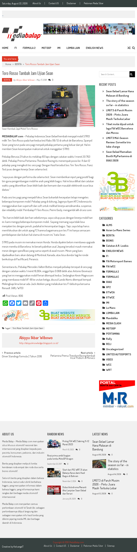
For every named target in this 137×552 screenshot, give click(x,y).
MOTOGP (46, 48)
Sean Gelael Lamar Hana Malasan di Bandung (103, 445)
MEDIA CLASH (113, 323)
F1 (16, 48)
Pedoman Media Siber (93, 3)
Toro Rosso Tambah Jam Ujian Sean (28, 328)
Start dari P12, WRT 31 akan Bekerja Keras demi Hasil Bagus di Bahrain (74, 472)
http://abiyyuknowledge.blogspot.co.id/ (39, 343)
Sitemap (111, 546)
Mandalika (112, 318)
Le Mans (110, 307)
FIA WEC (110, 266)
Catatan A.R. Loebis (117, 245)
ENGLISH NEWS (94, 48)
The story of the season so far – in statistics (118, 465)
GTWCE (110, 297)
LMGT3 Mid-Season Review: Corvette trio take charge (118, 142)
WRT (109, 370)
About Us (37, 3)
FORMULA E (112, 276)
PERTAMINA (113, 333)
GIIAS (109, 282)
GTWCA (110, 292)
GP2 (108, 287)
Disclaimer (71, 3)
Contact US (54, 3)
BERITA (18, 64)
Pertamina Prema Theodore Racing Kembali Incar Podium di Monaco (72, 357)
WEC (108, 364)
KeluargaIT (19, 546)
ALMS (109, 225)
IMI (58, 48)
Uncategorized (114, 349)
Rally (109, 338)
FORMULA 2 (29, 48)
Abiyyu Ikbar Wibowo (25, 79)
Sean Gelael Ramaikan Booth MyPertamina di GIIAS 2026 (119, 156)
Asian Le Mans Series (118, 230)
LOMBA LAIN (73, 48)
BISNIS (110, 240)
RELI (108, 344)
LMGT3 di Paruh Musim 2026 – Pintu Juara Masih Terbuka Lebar (119, 115)
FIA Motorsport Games (119, 261)
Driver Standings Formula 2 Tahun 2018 (22, 356)
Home (5, 48)
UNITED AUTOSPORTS (118, 354)
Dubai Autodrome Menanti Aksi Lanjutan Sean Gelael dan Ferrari (74, 490)
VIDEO (109, 359)
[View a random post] (128, 48)
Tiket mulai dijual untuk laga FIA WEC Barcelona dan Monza (119, 128)
